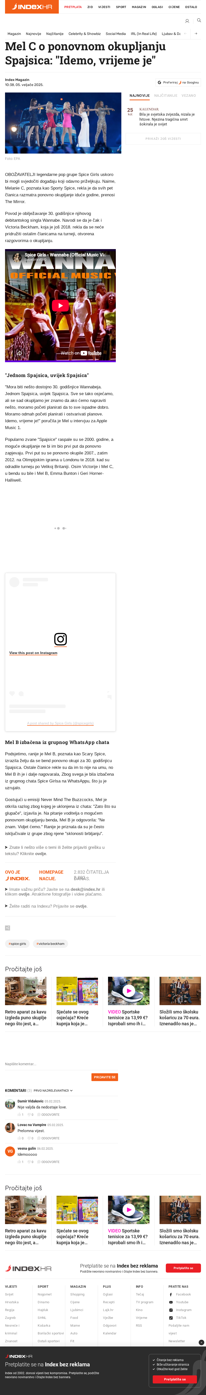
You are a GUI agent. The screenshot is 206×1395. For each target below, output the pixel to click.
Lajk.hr (108, 1310)
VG (10, 1151)
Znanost (11, 1341)
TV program (144, 1302)
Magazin (14, 34)
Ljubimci (76, 1310)
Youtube (182, 1302)
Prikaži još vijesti (163, 139)
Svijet (9, 1294)
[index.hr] (32, 7)
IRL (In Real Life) (144, 34)
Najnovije (33, 34)
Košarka (44, 1325)
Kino (139, 1310)
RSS (139, 1325)
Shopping (77, 1294)
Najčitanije (55, 34)
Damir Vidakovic (30, 1101)
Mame (75, 1325)
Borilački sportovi (51, 1333)
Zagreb (10, 1318)
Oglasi (157, 7)
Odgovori (109, 1325)
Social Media (116, 34)
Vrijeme (141, 1318)
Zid (90, 7)
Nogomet (45, 1294)
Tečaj (140, 1294)
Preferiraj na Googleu (181, 82)
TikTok (181, 1318)
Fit (72, 1341)
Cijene (174, 7)
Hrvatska (12, 1302)
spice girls (17, 944)
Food (74, 1318)
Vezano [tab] (189, 96)
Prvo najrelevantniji (51, 1090)
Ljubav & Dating (174, 34)
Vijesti (104, 7)
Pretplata (73, 7)
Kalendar (109, 1333)
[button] (11, 989)
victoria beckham (50, 944)
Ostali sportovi (49, 1341)
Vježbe (108, 1318)
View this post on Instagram (33, 653)
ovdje (24, 894)
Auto (73, 1333)
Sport (121, 7)
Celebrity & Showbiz (85, 34)
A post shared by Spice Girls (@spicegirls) (60, 723)
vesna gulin (27, 1148)
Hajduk (43, 1310)
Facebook (183, 1294)
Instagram (184, 1310)
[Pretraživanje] (197, 21)
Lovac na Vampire (32, 1125)
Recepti (109, 1302)
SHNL (42, 1318)
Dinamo (43, 1302)
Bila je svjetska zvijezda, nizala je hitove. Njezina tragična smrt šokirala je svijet (167, 117)
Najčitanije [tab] (166, 96)
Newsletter (177, 1341)
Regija (9, 1310)
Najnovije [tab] (140, 96)
